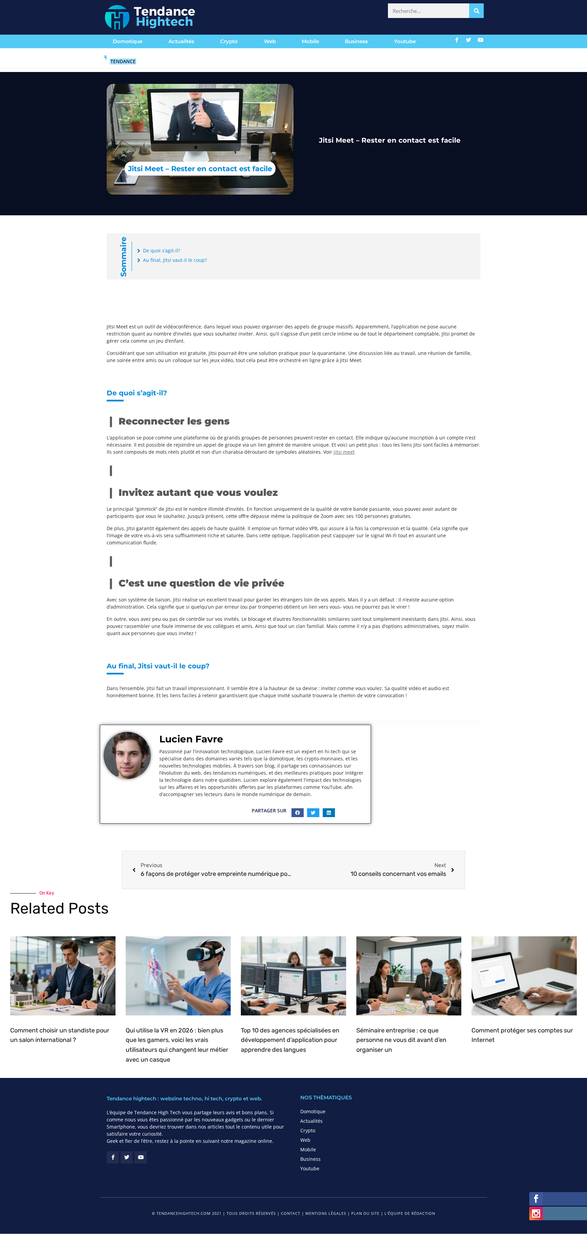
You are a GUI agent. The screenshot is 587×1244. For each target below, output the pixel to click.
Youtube (405, 41)
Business (356, 41)
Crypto (229, 41)
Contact (290, 1213)
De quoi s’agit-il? (161, 250)
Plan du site (365, 1213)
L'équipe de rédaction (410, 1213)
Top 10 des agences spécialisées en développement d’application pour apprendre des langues (290, 1040)
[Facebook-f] (457, 40)
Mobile (310, 41)
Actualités (181, 41)
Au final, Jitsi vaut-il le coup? (175, 260)
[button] (297, 812)
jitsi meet (344, 452)
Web (270, 41)
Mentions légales (325, 1213)
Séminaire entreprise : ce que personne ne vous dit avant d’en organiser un (401, 1040)
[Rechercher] (476, 10)
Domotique (127, 41)
